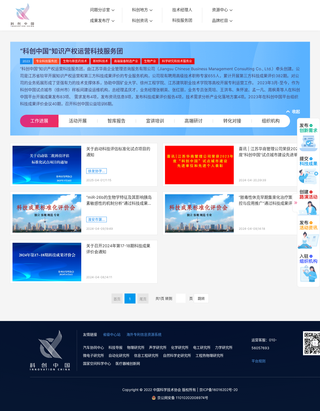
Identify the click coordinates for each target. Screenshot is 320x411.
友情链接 (90, 334)
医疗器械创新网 (128, 363)
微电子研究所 (93, 355)
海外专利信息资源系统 (144, 334)
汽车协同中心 (93, 347)
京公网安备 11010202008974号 (182, 398)
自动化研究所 (119, 355)
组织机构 (271, 121)
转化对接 (232, 121)
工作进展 (39, 121)
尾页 (143, 299)
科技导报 (115, 347)
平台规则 (259, 361)
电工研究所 (201, 347)
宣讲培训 (155, 121)
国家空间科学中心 (97, 363)
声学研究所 (157, 347)
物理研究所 (135, 347)
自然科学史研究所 (177, 355)
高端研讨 (193, 121)
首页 (117, 299)
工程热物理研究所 (210, 355)
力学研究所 (223, 347)
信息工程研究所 (146, 355)
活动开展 (78, 121)
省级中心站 (111, 334)
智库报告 (117, 121)
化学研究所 (179, 347)
